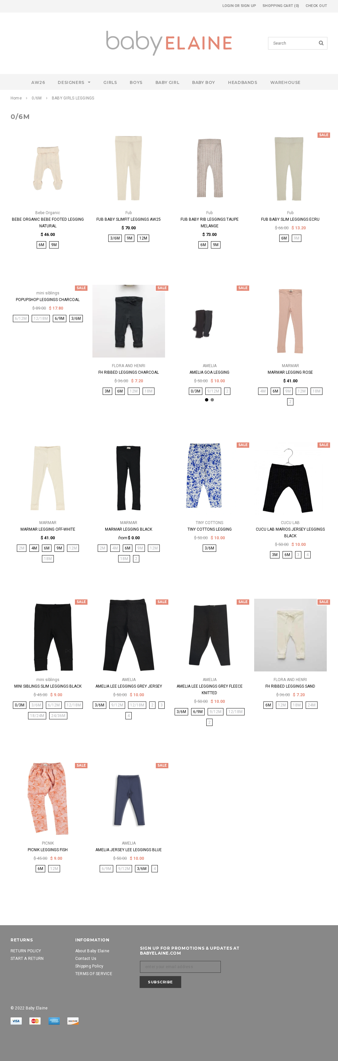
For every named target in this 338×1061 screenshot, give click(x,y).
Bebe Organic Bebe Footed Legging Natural (48, 222)
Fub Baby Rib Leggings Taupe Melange (210, 222)
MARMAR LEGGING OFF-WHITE (47, 529)
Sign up (248, 6)
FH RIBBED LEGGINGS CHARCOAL (128, 372)
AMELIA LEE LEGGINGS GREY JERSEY (128, 686)
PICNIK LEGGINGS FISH (48, 850)
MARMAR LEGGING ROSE (290, 372)
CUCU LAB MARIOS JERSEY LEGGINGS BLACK (290, 532)
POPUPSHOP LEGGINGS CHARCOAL (48, 299)
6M (41, 245)
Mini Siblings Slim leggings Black (48, 686)
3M (107, 391)
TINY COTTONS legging (209, 529)
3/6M (115, 238)
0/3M (195, 391)
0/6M (37, 98)
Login (228, 6)
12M (143, 238)
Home (16, 98)
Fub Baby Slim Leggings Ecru (290, 219)
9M (54, 245)
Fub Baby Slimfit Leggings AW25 (128, 219)
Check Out (316, 6)
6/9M (59, 318)
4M (34, 548)
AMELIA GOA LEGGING (209, 372)
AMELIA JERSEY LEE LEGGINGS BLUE (128, 850)
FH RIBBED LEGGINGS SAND (290, 686)
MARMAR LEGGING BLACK (128, 529)
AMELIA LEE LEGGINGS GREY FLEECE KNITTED (210, 689)
